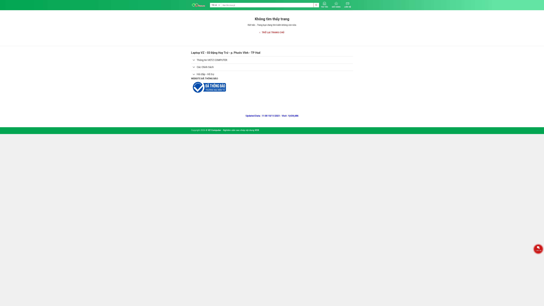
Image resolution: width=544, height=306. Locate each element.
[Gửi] (316, 5)
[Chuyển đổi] (194, 60)
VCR (257, 130)
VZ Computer (214, 130)
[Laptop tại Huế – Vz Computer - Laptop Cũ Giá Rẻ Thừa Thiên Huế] (198, 5)
